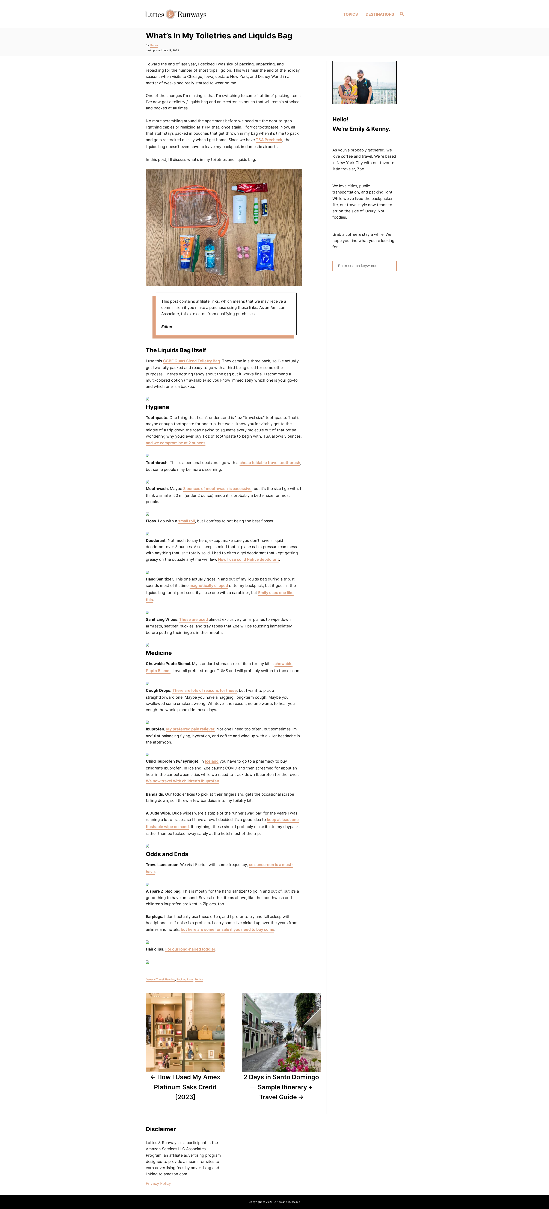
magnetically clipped (209, 585)
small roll (186, 521)
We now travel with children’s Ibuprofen (182, 781)
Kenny (154, 45)
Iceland (212, 761)
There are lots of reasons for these (204, 690)
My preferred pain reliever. (190, 729)
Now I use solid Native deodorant (248, 559)
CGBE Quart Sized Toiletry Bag (191, 361)
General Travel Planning (160, 979)
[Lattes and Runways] (176, 14)
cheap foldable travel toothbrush (270, 462)
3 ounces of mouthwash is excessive (217, 488)
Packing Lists (184, 979)
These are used (193, 619)
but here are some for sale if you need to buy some (227, 929)
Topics (199, 979)
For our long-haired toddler (190, 949)
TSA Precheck (269, 140)
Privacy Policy (158, 1183)
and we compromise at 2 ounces (175, 443)
